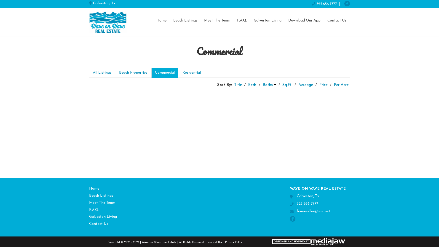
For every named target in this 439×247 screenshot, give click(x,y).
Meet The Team (217, 20)
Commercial (165, 73)
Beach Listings (185, 20)
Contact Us (336, 20)
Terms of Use (214, 242)
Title (238, 85)
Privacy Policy (233, 242)
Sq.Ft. (287, 85)
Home (161, 20)
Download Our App (304, 20)
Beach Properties (133, 73)
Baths (268, 85)
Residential (191, 73)
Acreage (305, 85)
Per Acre (341, 85)
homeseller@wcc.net (313, 211)
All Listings (102, 73)
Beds (252, 85)
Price (323, 85)
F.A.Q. (242, 20)
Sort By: (224, 85)
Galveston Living (267, 20)
